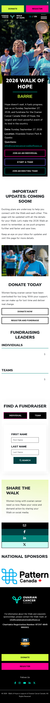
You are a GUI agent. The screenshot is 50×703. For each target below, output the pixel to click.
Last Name (19, 446)
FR (30, 16)
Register (37, 8)
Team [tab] (38, 415)
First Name (19, 434)
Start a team (25, 162)
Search (26, 460)
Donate (12, 8)
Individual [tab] (15, 415)
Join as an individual (25, 153)
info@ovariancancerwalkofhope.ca (23, 145)
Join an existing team (25, 171)
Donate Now (25, 311)
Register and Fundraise (25, 320)
